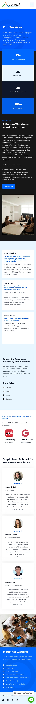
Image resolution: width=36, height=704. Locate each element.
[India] (6, 391)
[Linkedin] (3, 700)
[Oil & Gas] (8, 687)
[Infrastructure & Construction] (16, 678)
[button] (8, 186)
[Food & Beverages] (11, 681)
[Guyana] (7, 399)
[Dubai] (6, 395)
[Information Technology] (13, 674)
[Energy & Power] (10, 671)
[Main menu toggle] (32, 4)
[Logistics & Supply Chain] (14, 684)
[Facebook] (8, 700)
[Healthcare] (8, 668)
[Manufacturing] (10, 665)
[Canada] (7, 387)
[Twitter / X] (17, 700)
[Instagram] (12, 700)
